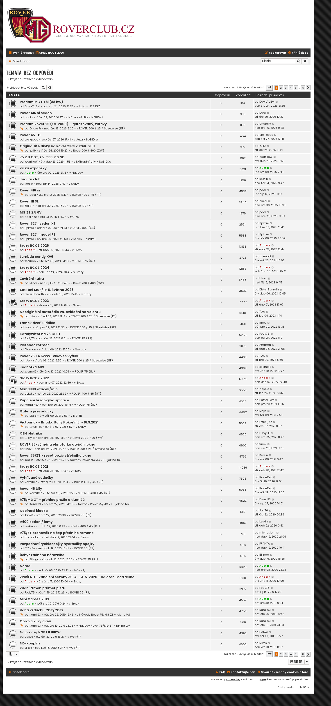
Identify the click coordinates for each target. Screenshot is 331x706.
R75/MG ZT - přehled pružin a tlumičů (52, 499)
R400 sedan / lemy (36, 522)
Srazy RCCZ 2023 (34, 301)
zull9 (32, 150)
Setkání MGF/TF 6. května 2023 (46, 289)
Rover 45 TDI (30, 135)
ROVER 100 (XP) (83, 206)
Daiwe (29, 637)
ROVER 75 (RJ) (85, 261)
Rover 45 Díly (31, 488)
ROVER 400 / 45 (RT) (87, 195)
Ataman (30, 349)
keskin (29, 526)
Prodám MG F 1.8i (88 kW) (41, 102)
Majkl (32, 416)
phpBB (262, 679)
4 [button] (291, 88)
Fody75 (30, 338)
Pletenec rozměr (34, 345)
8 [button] (303, 88)
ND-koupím (30, 643)
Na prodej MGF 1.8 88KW (40, 632)
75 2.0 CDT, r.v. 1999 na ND (42, 157)
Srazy (75, 184)
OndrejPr (35, 128)
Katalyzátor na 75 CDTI (40, 334)
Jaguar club (30, 179)
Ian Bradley (233, 679)
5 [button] (296, 88)
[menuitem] (49, 53)
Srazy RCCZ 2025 (34, 245)
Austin (29, 173)
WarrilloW (31, 161)
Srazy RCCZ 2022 (34, 378)
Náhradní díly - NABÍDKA (85, 117)
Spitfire (29, 228)
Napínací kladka (34, 510)
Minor (33, 283)
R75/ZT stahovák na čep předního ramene (57, 533)
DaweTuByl (32, 106)
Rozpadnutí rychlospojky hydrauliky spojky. (57, 544)
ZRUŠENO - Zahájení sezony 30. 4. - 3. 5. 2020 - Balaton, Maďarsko (77, 577)
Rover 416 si (30, 190)
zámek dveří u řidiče (37, 323)
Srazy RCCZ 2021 (34, 466)
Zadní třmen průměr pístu (42, 588)
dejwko (29, 394)
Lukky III (30, 438)
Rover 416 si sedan (36, 113)
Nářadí (25, 566)
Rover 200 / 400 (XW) (88, 150)
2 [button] (281, 88)
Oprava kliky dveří (35, 621)
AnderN (30, 250)
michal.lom (33, 537)
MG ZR (77, 416)
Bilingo (34, 559)
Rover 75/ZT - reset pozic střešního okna (55, 455)
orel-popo (31, 139)
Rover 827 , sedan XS (38, 223)
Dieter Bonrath (34, 294)
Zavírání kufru (32, 278)
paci (28, 117)
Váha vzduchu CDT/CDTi (41, 610)
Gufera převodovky (37, 411)
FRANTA (30, 548)
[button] (269, 87)
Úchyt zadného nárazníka (42, 555)
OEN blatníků (31, 433)
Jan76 (29, 515)
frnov (28, 327)
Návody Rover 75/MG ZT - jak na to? (95, 460)
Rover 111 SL (29, 201)
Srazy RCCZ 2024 (34, 267)
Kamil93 (35, 504)
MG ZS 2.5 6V (30, 212)
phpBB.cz (304, 687)
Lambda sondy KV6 (36, 256)
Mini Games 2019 (34, 599)
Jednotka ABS (32, 367)
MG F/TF (75, 637)
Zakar (28, 206)
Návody (77, 173)
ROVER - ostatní (84, 239)
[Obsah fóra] (73, 26)
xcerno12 (30, 261)
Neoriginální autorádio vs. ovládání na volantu (60, 312)
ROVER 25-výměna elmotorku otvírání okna (57, 444)
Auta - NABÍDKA (89, 106)
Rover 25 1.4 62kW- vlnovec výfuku (49, 356)
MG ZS (74, 217)
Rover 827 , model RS (38, 234)
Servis (85, 537)
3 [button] (286, 88)
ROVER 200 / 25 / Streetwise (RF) (102, 128)
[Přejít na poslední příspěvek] (276, 102)
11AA (32, 316)
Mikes (28, 648)
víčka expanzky (33, 168)
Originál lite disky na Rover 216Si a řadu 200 (57, 146)
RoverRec (31, 482)
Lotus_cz (35, 427)
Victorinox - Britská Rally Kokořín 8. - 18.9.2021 (59, 422)
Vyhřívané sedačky (36, 477)
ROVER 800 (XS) (84, 228)
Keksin (29, 184)
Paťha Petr (32, 405)
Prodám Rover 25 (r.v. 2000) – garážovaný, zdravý (63, 124)
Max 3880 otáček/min (39, 389)
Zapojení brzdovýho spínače (44, 400)
